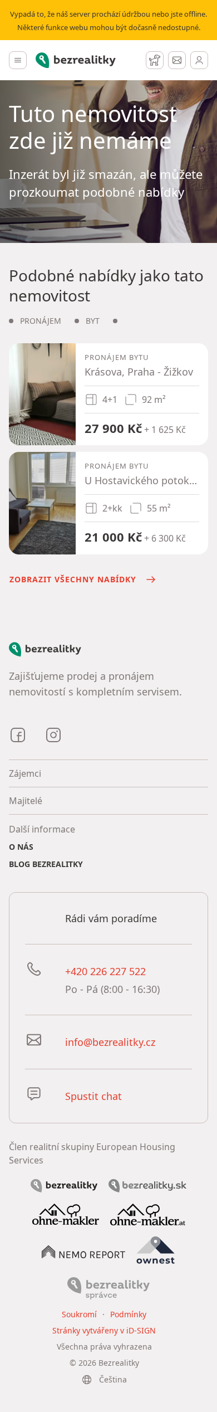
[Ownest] (155, 1250)
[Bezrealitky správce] (108, 1287)
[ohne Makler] (65, 1213)
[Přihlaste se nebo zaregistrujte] (199, 60)
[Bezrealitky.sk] (147, 1185)
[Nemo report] (83, 1251)
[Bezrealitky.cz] (64, 1185)
